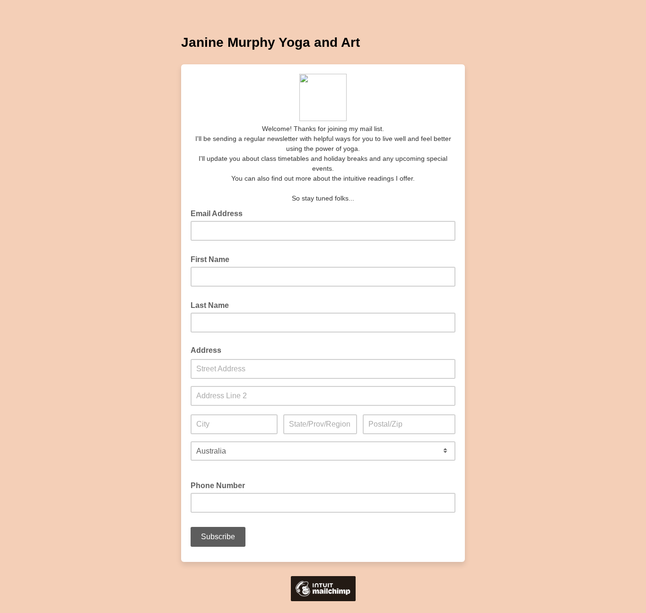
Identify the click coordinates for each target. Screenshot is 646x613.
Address (206, 350)
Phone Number (218, 486)
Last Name (213, 304)
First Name (213, 259)
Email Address (219, 213)
